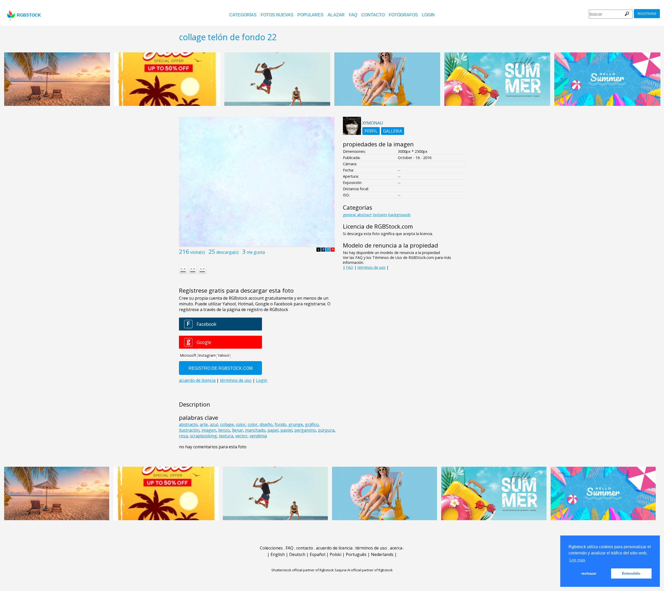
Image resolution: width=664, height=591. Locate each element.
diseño (266, 424)
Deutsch (297, 554)
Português (356, 554)
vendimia (258, 436)
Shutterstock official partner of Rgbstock (302, 570)
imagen (209, 430)
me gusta (256, 252)
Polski (335, 554)
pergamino (305, 430)
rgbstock (29, 15)
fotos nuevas (277, 15)
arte (204, 424)
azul (214, 424)
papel (272, 430)
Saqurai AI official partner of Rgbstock (364, 570)
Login (428, 15)
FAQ (353, 15)
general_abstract (357, 214)
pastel (286, 430)
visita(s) (197, 252)
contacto (373, 15)
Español (317, 554)
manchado (255, 430)
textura (226, 436)
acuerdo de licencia (334, 548)
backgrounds (399, 214)
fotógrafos (403, 15)
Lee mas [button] (577, 560)
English (278, 554)
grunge (295, 424)
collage (227, 424)
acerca (396, 548)
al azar (336, 15)
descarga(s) (227, 252)
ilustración (189, 430)
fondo (280, 424)
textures (380, 214)
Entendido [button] (631, 573)
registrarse (647, 13)
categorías (243, 15)
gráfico (312, 424)
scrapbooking (203, 436)
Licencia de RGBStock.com (378, 226)
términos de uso (371, 267)
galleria (392, 131)
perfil (371, 131)
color (241, 424)
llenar (237, 430)
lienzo (224, 430)
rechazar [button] (588, 573)
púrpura (326, 430)
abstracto (188, 424)
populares (310, 15)
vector (241, 436)
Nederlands (382, 554)
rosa (183, 436)
